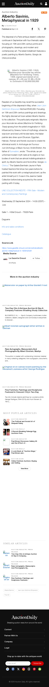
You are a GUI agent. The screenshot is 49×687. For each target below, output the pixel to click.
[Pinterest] (34, 669)
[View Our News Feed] (44, 12)
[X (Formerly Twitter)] (18, 669)
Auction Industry (10, 12)
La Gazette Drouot (17, 258)
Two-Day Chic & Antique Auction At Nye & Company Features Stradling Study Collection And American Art (26, 311)
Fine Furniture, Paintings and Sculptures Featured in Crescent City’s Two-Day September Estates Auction (23, 392)
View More (24, 468)
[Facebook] (13, 669)
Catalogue (6, 234)
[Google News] (7, 669)
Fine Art (7, 595)
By (3, 26)
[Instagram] (23, 669)
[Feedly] (39, 669)
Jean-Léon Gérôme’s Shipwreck (28, 590)
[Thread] (29, 669)
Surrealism (14, 152)
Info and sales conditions (13, 227)
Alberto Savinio (9, 590)
